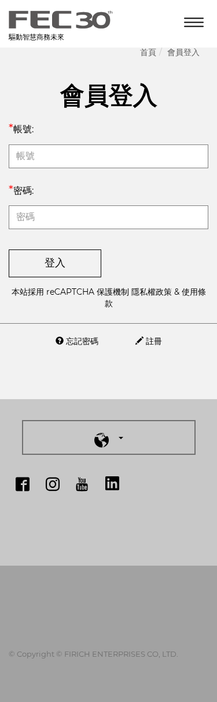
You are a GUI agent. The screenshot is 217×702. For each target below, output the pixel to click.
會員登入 (183, 52)
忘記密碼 (81, 341)
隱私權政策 (151, 292)
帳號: (21, 128)
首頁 (148, 52)
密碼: (21, 190)
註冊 (153, 341)
